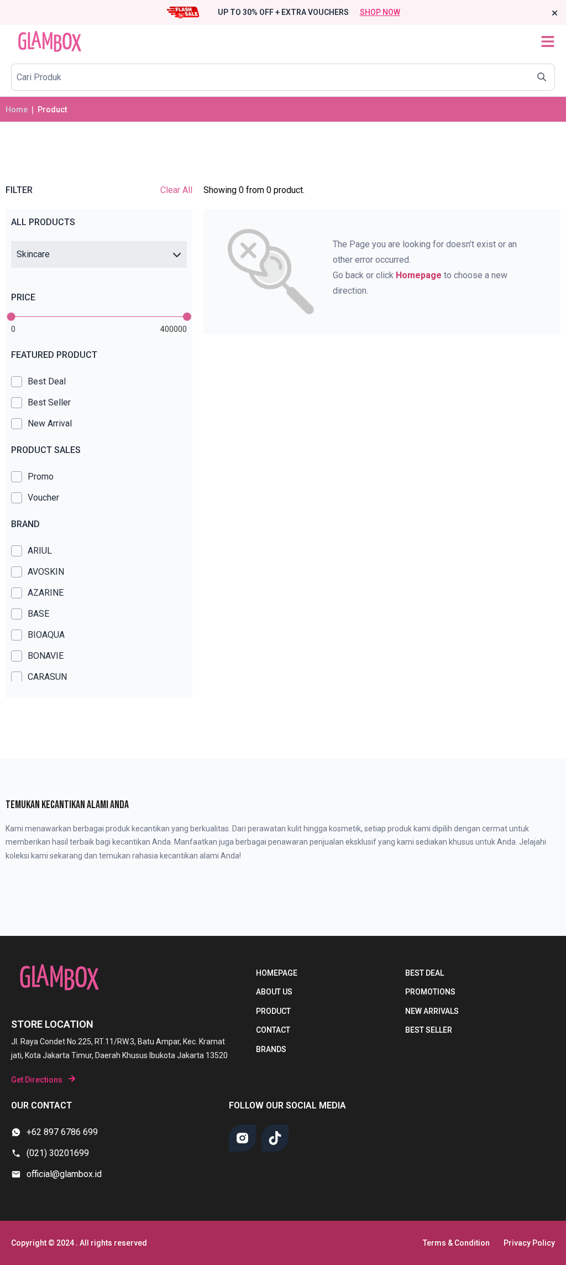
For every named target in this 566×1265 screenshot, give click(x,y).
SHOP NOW (380, 12)
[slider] (11, 317)
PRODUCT (273, 1011)
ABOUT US (274, 991)
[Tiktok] (275, 1138)
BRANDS (271, 1049)
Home (17, 109)
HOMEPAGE (276, 973)
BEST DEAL (424, 973)
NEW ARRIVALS (432, 1011)
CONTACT (273, 1029)
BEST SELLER (428, 1029)
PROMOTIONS (430, 991)
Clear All (176, 190)
